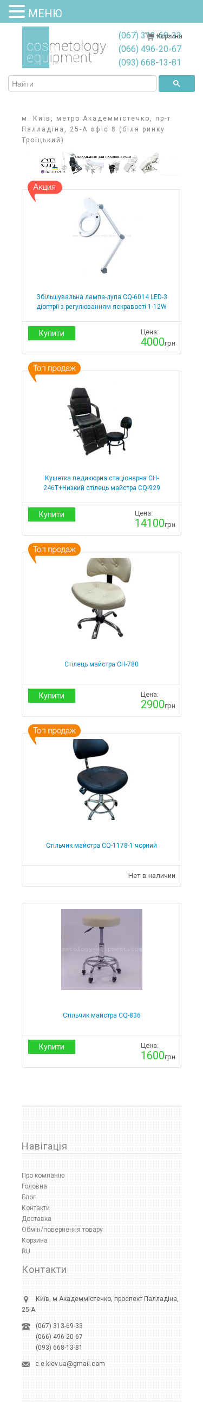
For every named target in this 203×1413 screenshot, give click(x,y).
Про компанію (43, 1175)
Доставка (36, 1219)
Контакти (36, 1208)
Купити (51, 333)
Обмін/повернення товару (62, 1229)
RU (26, 1251)
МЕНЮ (45, 13)
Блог (29, 1197)
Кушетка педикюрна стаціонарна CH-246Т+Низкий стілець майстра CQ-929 (101, 483)
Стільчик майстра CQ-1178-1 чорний (101, 845)
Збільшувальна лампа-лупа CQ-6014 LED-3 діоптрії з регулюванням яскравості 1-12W (101, 302)
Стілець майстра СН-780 (101, 664)
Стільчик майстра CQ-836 (102, 1015)
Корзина (169, 36)
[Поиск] (177, 83)
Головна (34, 1186)
